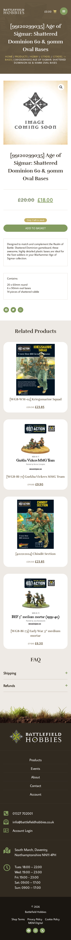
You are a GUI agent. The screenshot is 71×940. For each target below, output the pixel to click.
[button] (61, 87)
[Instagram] (35, 930)
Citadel (46, 56)
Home (9, 56)
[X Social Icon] (42, 930)
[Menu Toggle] (64, 11)
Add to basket (35, 228)
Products (21, 56)
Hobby (34, 56)
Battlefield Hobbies (35, 912)
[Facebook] (28, 930)
